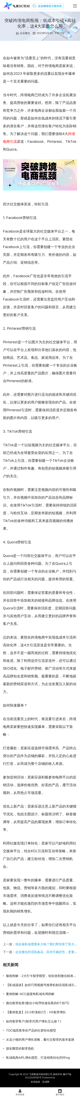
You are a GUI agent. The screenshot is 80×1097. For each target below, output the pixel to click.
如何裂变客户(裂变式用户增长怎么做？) (33, 1021)
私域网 (45, 1081)
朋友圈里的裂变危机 (20, 1048)
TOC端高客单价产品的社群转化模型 (31, 1030)
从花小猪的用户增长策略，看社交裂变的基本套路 (40, 1039)
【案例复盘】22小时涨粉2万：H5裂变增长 (36, 1012)
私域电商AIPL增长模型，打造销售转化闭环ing (38, 1057)
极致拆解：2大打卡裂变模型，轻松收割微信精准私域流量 (41, 976)
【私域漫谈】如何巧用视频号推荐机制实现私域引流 (41, 985)
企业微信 (25, 33)
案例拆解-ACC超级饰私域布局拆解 (30, 994)
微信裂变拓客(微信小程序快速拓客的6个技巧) (37, 1003)
